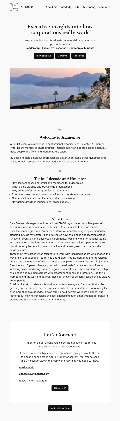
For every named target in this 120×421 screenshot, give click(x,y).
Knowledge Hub (43, 55)
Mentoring (62, 55)
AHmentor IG (60, 388)
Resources (79, 55)
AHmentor (27, 6)
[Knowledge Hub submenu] (80, 7)
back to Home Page (60, 408)
